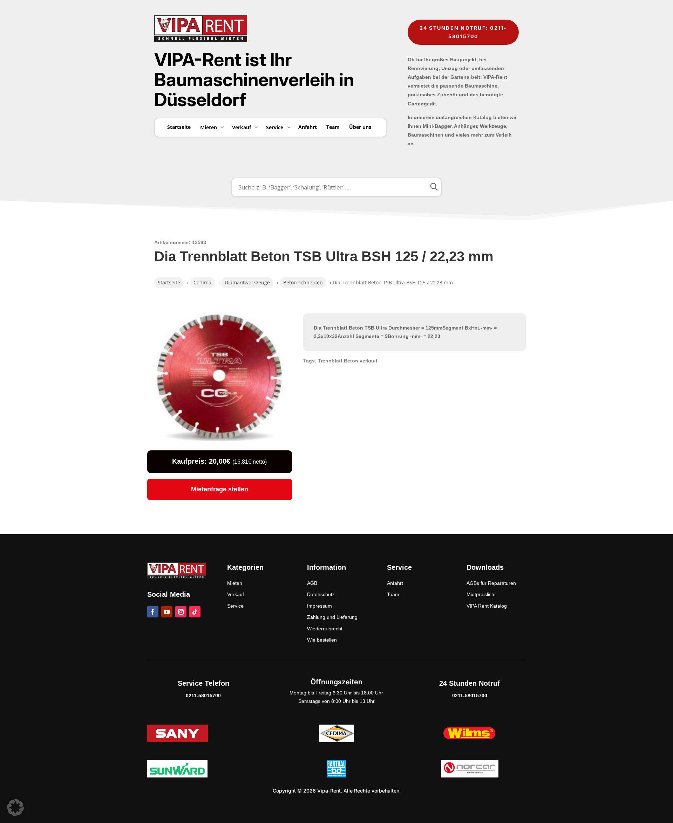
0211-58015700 (203, 695)
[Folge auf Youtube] (166, 611)
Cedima (202, 282)
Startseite (169, 282)
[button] (15, 807)
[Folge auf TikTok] (194, 611)
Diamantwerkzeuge (247, 282)
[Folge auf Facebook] (152, 611)
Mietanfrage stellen (219, 489)
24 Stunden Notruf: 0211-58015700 (463, 32)
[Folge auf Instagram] (180, 611)
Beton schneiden (303, 282)
